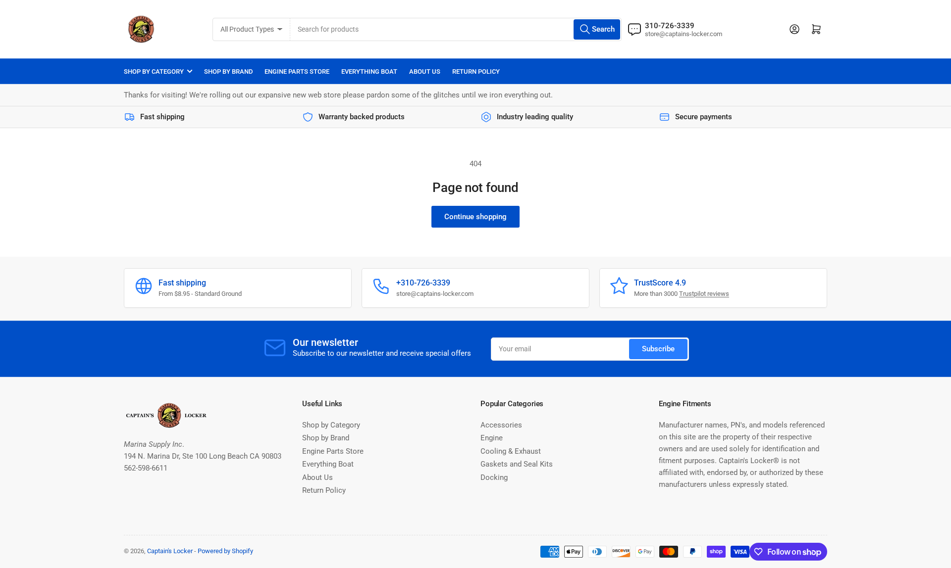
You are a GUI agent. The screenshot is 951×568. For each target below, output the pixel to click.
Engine (491, 437)
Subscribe (658, 348)
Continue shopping (475, 216)
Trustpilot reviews (704, 293)
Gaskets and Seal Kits (516, 464)
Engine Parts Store (296, 71)
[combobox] (456, 29)
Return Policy (476, 71)
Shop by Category (154, 71)
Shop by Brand (228, 71)
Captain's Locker (170, 551)
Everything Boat (369, 71)
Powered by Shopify (225, 551)
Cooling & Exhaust (510, 451)
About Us (424, 71)
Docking (494, 477)
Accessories (501, 425)
